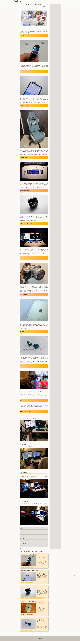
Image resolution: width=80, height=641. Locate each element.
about (41, 638)
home (39, 638)
